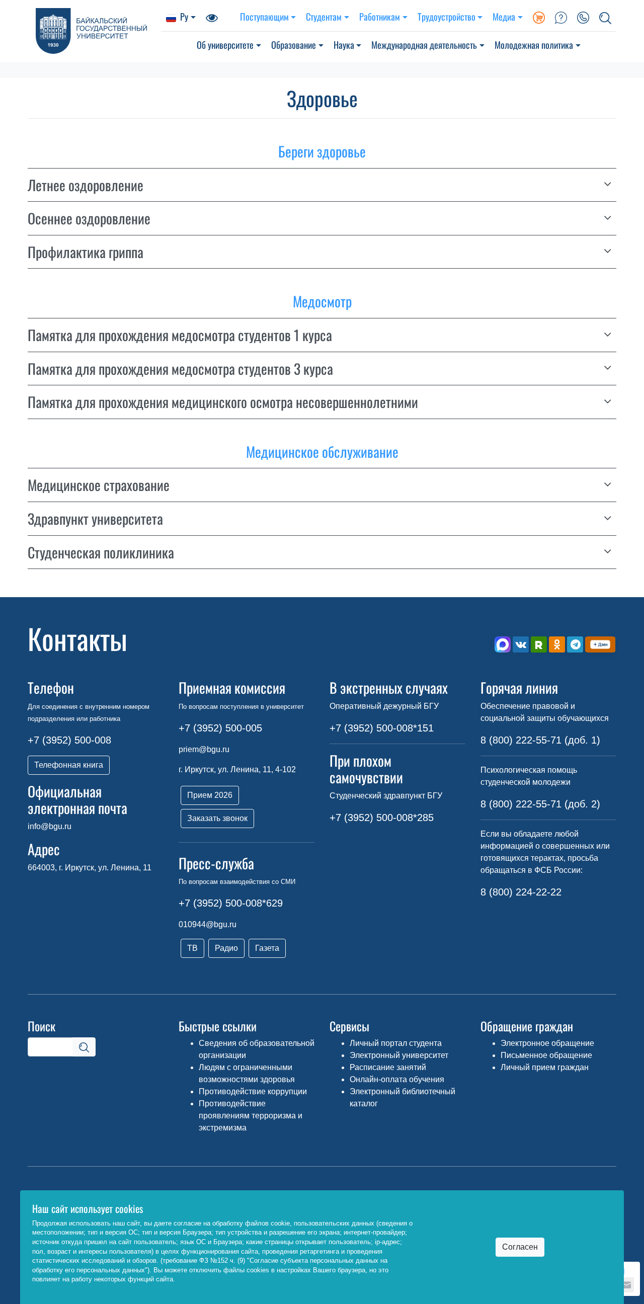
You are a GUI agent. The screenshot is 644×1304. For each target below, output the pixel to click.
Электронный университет (399, 1055)
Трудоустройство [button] (446, 16)
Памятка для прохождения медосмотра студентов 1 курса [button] (180, 335)
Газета (267, 948)
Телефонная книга (68, 765)
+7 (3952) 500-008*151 (382, 728)
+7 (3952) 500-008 (69, 740)
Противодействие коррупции (253, 1091)
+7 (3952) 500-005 (220, 728)
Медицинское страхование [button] (99, 485)
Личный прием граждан (545, 1067)
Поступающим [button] (264, 16)
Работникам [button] (379, 16)
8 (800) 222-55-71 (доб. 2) (540, 803)
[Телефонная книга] (583, 17)
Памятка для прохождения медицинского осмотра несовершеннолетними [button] (223, 402)
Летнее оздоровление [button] (85, 185)
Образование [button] (293, 44)
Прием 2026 (209, 795)
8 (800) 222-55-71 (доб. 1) (540, 740)
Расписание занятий (388, 1067)
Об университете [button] (225, 44)
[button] (605, 17)
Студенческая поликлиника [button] (101, 552)
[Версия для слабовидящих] (212, 17)
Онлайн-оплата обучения (397, 1079)
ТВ (192, 948)
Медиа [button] (504, 16)
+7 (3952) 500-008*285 (382, 817)
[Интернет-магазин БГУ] (539, 17)
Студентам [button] (324, 16)
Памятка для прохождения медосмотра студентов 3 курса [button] (180, 368)
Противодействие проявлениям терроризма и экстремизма (250, 1115)
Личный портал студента (396, 1043)
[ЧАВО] (561, 17)
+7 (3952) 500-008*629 (231, 903)
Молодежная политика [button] (534, 44)
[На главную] (94, 31)
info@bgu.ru (49, 826)
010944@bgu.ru (207, 924)
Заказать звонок (217, 818)
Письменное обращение (546, 1055)
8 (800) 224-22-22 (520, 892)
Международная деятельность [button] (424, 44)
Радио (226, 948)
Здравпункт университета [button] (95, 518)
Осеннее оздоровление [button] (89, 218)
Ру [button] (184, 16)
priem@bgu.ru (204, 749)
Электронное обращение (547, 1043)
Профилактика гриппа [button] (85, 252)
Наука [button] (344, 44)
